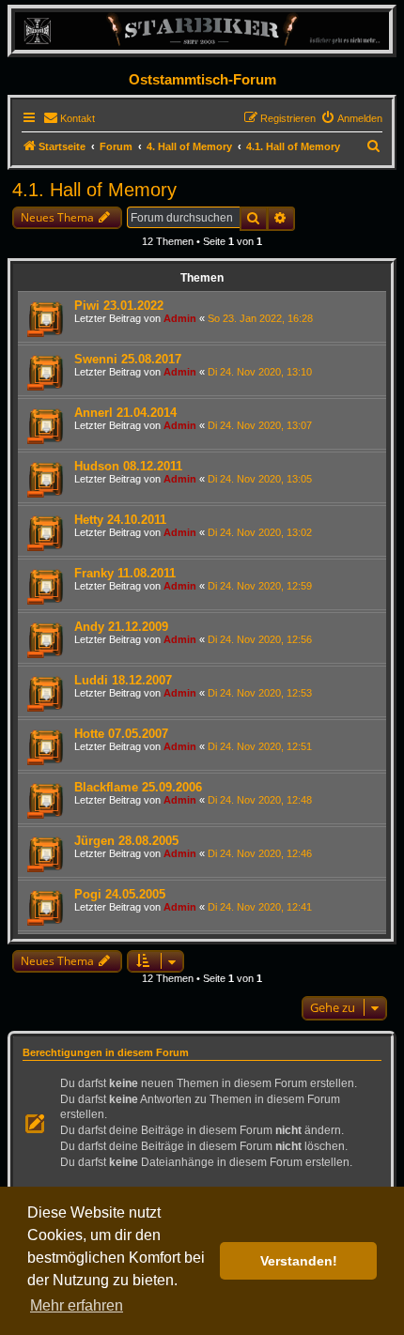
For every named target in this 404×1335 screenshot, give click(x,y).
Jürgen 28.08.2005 (126, 841)
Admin (179, 318)
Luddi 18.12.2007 (123, 680)
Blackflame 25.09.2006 (138, 787)
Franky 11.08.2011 (125, 573)
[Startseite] (202, 30)
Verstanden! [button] (298, 1260)
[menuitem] (69, 118)
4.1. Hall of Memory (94, 189)
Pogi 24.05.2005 (119, 894)
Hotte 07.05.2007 (121, 734)
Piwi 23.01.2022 (118, 306)
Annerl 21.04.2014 (125, 413)
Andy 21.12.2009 (121, 627)
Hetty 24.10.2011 (120, 520)
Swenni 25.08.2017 (127, 359)
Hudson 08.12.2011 (128, 466)
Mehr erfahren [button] (76, 1305)
